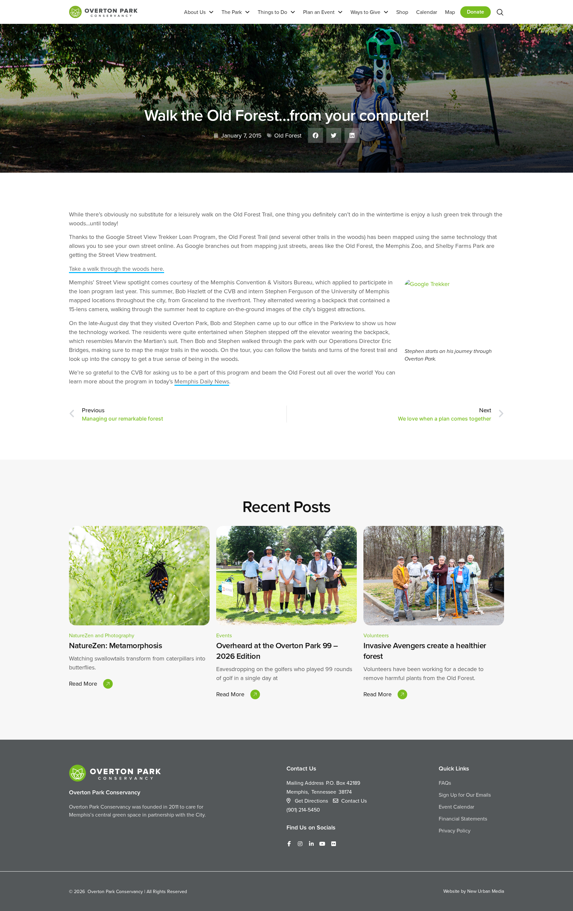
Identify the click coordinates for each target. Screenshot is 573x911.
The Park (232, 12)
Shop (402, 12)
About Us (195, 12)
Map (450, 12)
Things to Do (272, 12)
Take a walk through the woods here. (116, 268)
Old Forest (287, 135)
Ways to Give (365, 12)
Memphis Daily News (201, 381)
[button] (315, 135)
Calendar (426, 12)
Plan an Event (319, 12)
